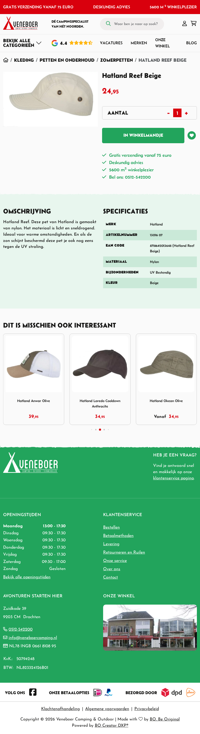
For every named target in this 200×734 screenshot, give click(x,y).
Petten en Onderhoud (67, 60)
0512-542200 (21, 630)
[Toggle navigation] (22, 43)
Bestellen (111, 527)
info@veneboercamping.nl (33, 638)
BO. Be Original (165, 719)
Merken (139, 43)
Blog (191, 43)
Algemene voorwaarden (107, 709)
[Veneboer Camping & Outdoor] (20, 23)
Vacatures (111, 43)
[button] (184, 24)
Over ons (111, 569)
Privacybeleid (146, 709)
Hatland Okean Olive (166, 401)
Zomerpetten (116, 60)
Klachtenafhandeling (60, 709)
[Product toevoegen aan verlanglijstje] (191, 135)
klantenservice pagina (173, 478)
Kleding (24, 60)
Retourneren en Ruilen (124, 552)
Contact (110, 577)
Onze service (115, 561)
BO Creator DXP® (111, 726)
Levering (111, 544)
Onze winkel (162, 42)
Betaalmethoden (118, 536)
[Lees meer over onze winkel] (150, 627)
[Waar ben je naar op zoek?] (108, 24)
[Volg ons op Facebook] (32, 692)
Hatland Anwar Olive (33, 401)
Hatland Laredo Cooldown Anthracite (100, 403)
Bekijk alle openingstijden (27, 577)
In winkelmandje (143, 135)
